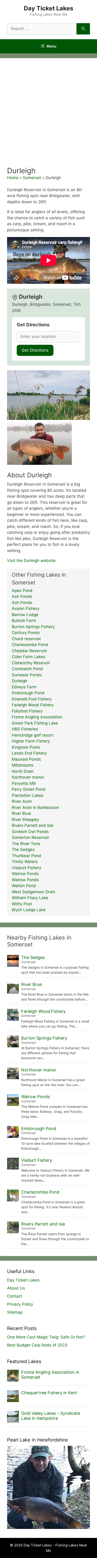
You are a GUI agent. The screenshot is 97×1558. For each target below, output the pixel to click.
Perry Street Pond (28, 789)
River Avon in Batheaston (35, 807)
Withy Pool (22, 904)
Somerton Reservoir (30, 837)
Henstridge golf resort (32, 735)
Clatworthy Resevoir (31, 662)
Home (12, 177)
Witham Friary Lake (30, 897)
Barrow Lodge (25, 614)
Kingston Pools (26, 747)
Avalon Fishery (25, 608)
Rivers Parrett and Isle (32, 825)
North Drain (23, 771)
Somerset (32, 177)
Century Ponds (26, 632)
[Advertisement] (48, 115)
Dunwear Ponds (27, 675)
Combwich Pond (27, 668)
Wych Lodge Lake (29, 909)
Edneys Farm (24, 687)
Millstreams (22, 765)
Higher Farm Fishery (31, 741)
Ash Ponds (22, 596)
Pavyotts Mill (24, 783)
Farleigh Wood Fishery (33, 705)
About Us (16, 1288)
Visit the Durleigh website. (32, 560)
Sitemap (15, 1312)
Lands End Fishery (29, 753)
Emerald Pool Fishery (32, 699)
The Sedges (23, 849)
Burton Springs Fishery (33, 626)
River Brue (21, 813)
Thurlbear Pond (26, 855)
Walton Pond (24, 885)
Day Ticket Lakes (48, 8)
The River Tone (26, 843)
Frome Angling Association (37, 717)
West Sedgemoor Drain (33, 891)
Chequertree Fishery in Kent (49, 1392)
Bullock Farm (24, 620)
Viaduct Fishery (26, 867)
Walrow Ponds (25, 873)
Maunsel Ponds (26, 759)
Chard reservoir (26, 638)
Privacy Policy (20, 1304)
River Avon (22, 801)
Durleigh (19, 680)
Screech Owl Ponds (30, 831)
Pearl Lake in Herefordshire (37, 1440)
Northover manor (28, 777)
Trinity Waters (25, 861)
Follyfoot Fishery (27, 711)
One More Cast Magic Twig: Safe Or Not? (46, 1337)
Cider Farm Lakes (28, 656)
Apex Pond (22, 590)
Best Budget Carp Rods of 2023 (37, 1345)
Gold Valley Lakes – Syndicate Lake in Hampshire (50, 1416)
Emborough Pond (28, 693)
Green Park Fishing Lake (35, 723)
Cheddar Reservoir (29, 650)
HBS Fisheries (25, 729)
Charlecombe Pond (30, 644)
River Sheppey (25, 819)
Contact (14, 1296)
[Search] (83, 29)
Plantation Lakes (27, 795)
